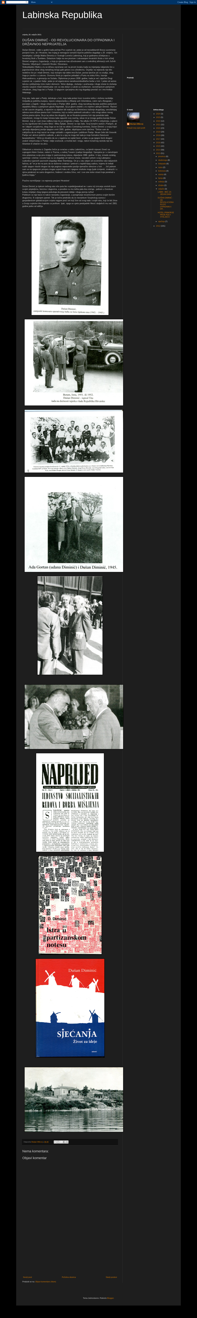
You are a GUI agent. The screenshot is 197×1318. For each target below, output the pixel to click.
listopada (162, 164)
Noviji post (27, 1277)
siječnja (161, 221)
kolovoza (162, 171)
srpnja (161, 174)
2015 (158, 146)
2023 (158, 117)
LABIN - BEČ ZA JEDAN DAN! (164, 193)
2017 (158, 139)
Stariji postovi (111, 1277)
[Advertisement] (70, 1250)
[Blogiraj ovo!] (58, 1142)
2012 (158, 226)
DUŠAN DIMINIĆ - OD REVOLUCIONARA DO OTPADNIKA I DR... (166, 203)
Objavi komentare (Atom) (45, 1282)
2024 (158, 114)
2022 (158, 121)
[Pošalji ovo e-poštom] (55, 1142)
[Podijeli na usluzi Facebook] (64, 1142)
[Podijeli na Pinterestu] (66, 1142)
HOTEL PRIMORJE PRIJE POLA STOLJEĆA (166, 215)
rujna (160, 167)
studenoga (163, 160)
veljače (161, 189)
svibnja (161, 182)
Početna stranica (69, 1277)
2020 (158, 128)
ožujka (161, 185)
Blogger (110, 1298)
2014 (158, 150)
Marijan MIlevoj (136, 124)
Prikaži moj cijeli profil (136, 128)
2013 (158, 153)
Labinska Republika (62, 15)
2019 (158, 132)
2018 (158, 135)
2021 (158, 125)
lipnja (160, 178)
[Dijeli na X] (61, 1142)
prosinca (162, 156)
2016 (158, 143)
